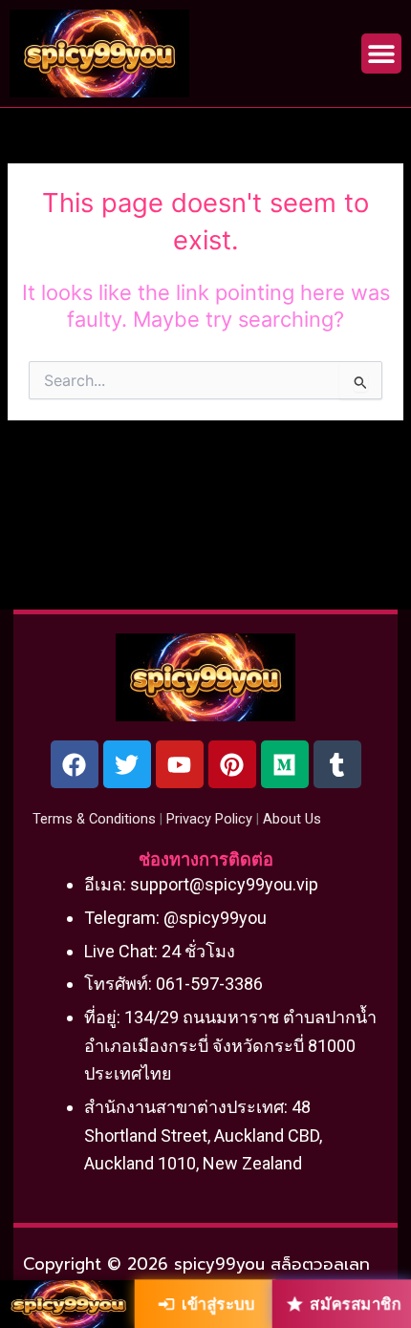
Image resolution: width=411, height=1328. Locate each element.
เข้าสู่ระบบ (218, 1303)
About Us (292, 818)
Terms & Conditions (94, 818)
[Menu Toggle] (381, 53)
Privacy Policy (209, 818)
